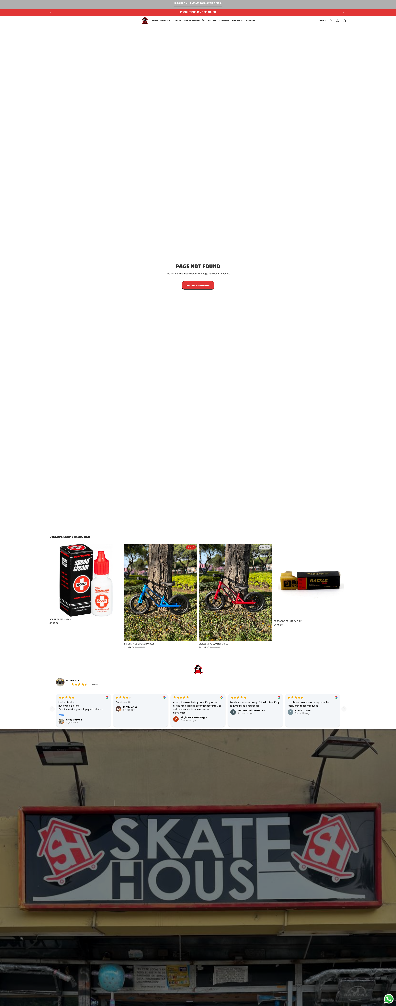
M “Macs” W (130, 707)
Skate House (72, 680)
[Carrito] (344, 20)
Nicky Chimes (74, 720)
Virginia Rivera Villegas (194, 717)
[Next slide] (343, 709)
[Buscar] (331, 20)
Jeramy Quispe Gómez (251, 710)
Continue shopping (198, 285)
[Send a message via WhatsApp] (388, 998)
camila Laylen (303, 710)
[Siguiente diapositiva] (343, 12)
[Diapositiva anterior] (50, 12)
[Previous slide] (52, 709)
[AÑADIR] (117, 612)
